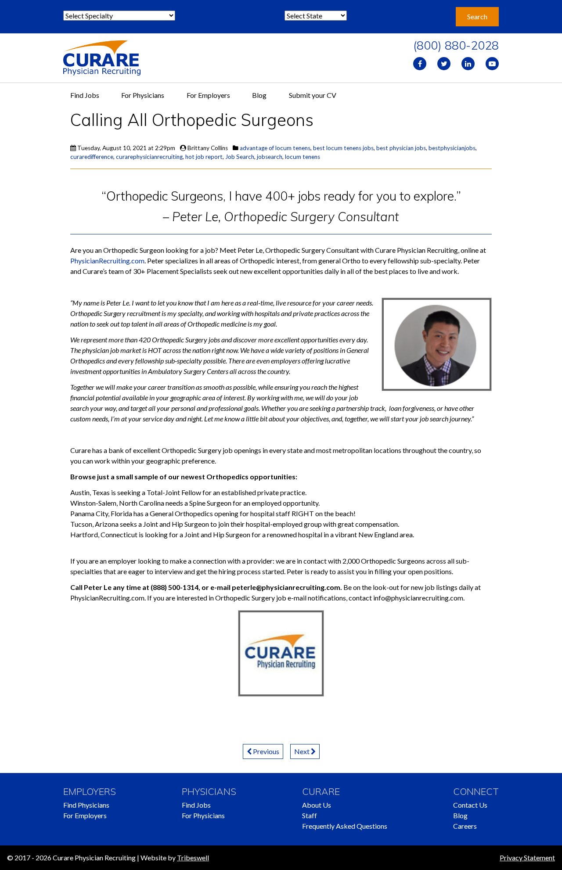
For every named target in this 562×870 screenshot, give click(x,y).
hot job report (204, 156)
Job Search (239, 156)
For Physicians (142, 95)
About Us (316, 805)
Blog (259, 95)
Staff (309, 815)
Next (302, 751)
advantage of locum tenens (275, 147)
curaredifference (91, 156)
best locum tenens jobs (343, 147)
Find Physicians (86, 805)
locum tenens (302, 156)
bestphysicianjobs (452, 147)
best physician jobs (401, 147)
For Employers (208, 95)
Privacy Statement (527, 857)
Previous (265, 751)
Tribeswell (193, 857)
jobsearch (269, 156)
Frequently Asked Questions (344, 826)
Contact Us (470, 805)
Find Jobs (84, 95)
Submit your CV (312, 95)
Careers (465, 826)
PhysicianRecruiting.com (107, 260)
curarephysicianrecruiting (149, 156)
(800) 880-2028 (456, 45)
